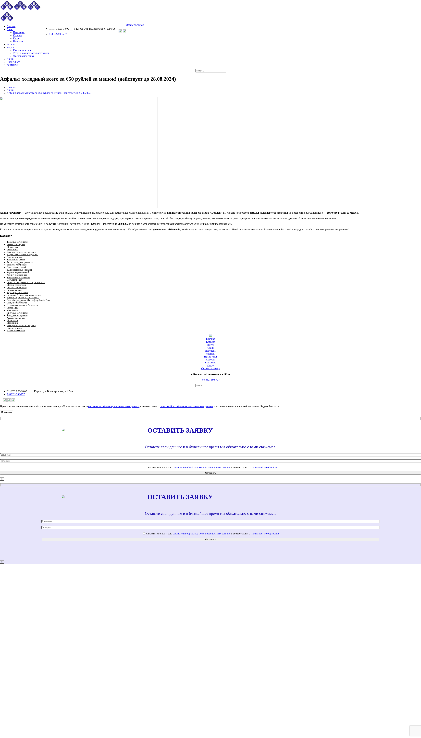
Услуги (210, 344)
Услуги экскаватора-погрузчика (22, 254)
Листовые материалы (17, 313)
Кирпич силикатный (17, 275)
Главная (11, 87)
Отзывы (210, 353)
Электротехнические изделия (21, 252)
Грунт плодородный (16, 267)
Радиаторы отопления (17, 292)
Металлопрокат (14, 280)
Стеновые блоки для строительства (24, 295)
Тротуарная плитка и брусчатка (22, 305)
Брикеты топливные (16, 265)
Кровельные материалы (18, 277)
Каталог (210, 341)
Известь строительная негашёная (23, 297)
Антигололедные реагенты (20, 262)
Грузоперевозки (14, 257)
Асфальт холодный (16, 244)
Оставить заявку (135, 24)
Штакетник (12, 249)
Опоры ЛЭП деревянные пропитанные (26, 282)
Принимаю (6, 412)
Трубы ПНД (12, 308)
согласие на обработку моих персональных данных (201, 467)
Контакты (210, 362)
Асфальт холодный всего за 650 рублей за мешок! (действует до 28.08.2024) (49, 93)
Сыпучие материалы (17, 302)
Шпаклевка (12, 247)
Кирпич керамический (18, 272)
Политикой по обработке (265, 467)
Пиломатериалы (14, 290)
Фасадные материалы (17, 242)
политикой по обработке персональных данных (186, 406)
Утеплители (12, 310)
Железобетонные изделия (19, 270)
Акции (10, 90)
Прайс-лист (210, 356)
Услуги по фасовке (16, 330)
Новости (210, 359)
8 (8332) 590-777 (58, 34)
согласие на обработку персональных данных (113, 406)
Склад (210, 365)
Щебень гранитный (16, 285)
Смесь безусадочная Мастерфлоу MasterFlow (28, 300)
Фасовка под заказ (16, 259)
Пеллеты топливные (16, 287)
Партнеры (210, 350)
